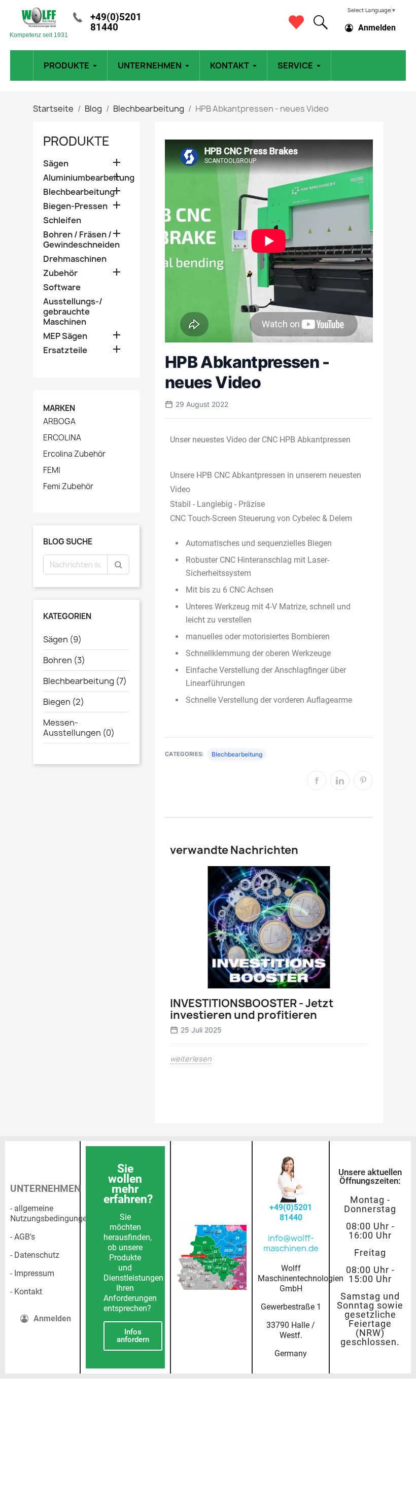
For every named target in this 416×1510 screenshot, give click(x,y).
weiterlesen (191, 1058)
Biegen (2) (63, 701)
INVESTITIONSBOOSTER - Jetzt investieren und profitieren (251, 1009)
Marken (59, 408)
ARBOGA (59, 422)
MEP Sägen (65, 336)
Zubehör (60, 273)
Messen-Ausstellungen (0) (79, 727)
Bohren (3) (64, 660)
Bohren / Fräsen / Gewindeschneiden (81, 239)
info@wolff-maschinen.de (291, 1243)
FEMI (51, 470)
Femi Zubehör (68, 487)
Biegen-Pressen (75, 206)
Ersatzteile (65, 350)
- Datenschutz (34, 1255)
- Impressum (32, 1273)
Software (62, 287)
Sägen (55, 163)
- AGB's (22, 1237)
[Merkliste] (296, 22)
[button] (320, 22)
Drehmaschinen (75, 259)
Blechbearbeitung (79, 192)
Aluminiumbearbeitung (86, 178)
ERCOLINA (62, 438)
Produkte (76, 141)
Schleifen (62, 220)
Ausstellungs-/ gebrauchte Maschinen (72, 311)
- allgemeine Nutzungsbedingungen (50, 1213)
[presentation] (163, 992)
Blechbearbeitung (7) (85, 681)
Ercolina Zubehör (74, 454)
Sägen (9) (62, 639)
